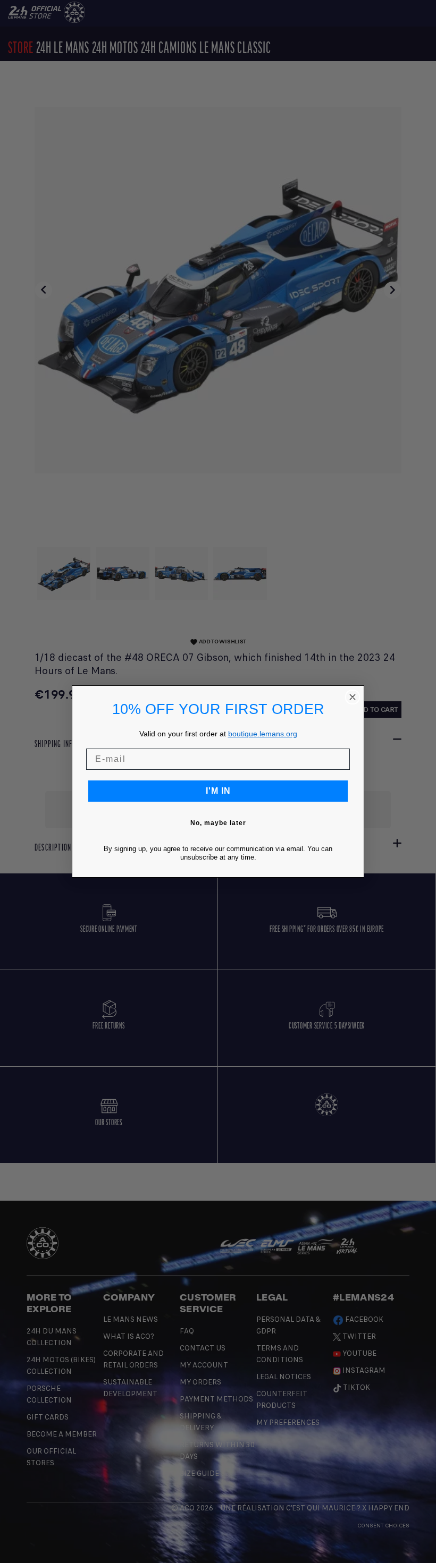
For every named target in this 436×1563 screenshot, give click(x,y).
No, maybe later (218, 823)
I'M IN (218, 790)
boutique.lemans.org (262, 733)
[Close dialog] (352, 697)
